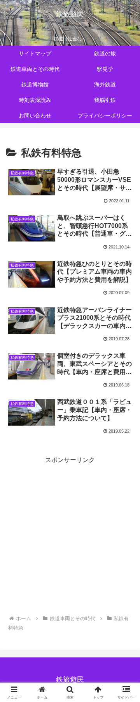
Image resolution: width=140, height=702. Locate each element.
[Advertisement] (70, 535)
